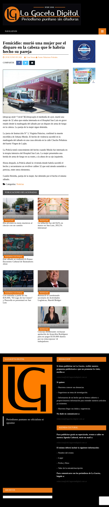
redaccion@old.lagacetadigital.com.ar (72, 377)
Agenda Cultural (13, 256)
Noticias (20, 184)
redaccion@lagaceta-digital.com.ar (70, 419)
